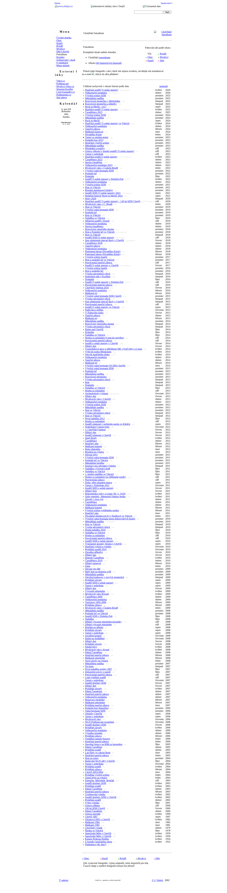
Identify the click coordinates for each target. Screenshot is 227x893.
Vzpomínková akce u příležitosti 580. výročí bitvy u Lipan (113, 349)
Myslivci (60, 48)
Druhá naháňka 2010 (95, 530)
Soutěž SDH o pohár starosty (99, 541)
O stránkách (62, 62)
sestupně (163, 86)
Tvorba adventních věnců (97, 527)
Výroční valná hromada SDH (99, 170)
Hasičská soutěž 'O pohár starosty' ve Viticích (107, 123)
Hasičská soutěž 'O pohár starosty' (101, 90)
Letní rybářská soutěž (95, 677)
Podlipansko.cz (63, 94)
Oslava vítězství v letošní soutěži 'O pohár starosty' (109, 151)
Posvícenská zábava (95, 479)
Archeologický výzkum (96, 393)
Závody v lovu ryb (94, 499)
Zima (87, 566)
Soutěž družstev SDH (95, 683)
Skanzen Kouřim (64, 89)
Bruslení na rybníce (94, 452)
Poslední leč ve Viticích (96, 460)
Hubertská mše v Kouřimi (97, 276)
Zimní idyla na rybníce (96, 777)
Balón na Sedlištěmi (95, 638)
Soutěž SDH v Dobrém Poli (98, 616)
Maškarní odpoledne (95, 658)
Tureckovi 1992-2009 (95, 602)
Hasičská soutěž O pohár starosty (101, 156)
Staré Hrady (91, 438)
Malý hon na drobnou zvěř (98, 571)
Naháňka (89, 619)
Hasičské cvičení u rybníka (98, 546)
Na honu (89, 666)
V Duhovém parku (94, 312)
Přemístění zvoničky (95, 148)
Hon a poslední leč (94, 271)
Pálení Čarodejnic (93, 691)
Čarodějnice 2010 (93, 560)
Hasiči (59, 43)
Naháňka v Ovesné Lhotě (97, 468)
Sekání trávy (91, 647)
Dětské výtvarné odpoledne (98, 624)
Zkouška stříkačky (94, 552)
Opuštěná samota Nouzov (97, 738)
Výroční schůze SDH (95, 95)
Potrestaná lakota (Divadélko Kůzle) (102, 251)
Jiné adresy (61, 97)
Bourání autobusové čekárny (99, 190)
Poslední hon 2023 (94, 140)
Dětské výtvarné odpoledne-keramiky (103, 621)
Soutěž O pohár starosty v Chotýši (101, 265)
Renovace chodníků (95, 699)
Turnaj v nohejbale (94, 154)
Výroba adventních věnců (97, 273)
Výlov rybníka (92, 802)
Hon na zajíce (92, 758)
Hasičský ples (92, 443)
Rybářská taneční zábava (97, 705)
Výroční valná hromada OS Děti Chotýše (105, 365)
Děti (162, 60)
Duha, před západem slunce (98, 482)
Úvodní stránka (63, 37)
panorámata (104, 57)
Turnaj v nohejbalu (94, 585)
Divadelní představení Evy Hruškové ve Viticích (108, 516)
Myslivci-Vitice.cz (65, 86)
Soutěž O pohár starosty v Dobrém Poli (104, 179)
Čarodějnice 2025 (93, 112)
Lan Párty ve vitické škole (97, 752)
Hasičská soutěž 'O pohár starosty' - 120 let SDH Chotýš (112, 201)
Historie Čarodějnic (94, 557)
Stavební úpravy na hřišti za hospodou (103, 744)
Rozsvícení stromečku (96, 376)
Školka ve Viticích (94, 830)
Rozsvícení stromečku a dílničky (101, 104)
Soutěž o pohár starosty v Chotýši (101, 343)
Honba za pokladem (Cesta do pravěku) (104, 337)
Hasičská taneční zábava (97, 655)
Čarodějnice (91, 440)
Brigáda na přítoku (94, 627)
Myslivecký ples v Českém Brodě (101, 168)
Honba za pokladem (95, 390)
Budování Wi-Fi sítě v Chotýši (100, 761)
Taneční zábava (92, 129)
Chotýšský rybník (93, 827)
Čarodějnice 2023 (93, 159)
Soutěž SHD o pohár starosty (99, 488)
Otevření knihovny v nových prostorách (104, 577)
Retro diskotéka (92, 449)
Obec (59, 40)
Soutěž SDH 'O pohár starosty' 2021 (103, 193)
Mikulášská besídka (94, 463)
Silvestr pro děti (92, 569)
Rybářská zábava (93, 605)
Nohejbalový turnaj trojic (97, 427)
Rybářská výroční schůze (97, 775)
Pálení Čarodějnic (93, 652)
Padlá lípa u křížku (94, 310)
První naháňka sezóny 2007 (98, 669)
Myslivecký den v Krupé (97, 649)
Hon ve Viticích (93, 187)
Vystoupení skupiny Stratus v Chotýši (103, 543)
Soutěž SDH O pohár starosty (99, 237)
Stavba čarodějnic (93, 162)
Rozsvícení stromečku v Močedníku (102, 101)
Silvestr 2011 (91, 454)
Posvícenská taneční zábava (99, 262)
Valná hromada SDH (95, 711)
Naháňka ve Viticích (95, 218)
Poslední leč (91, 173)
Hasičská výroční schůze (97, 143)
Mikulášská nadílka (94, 98)
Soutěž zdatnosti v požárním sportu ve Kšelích (107, 424)
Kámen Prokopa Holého (97, 839)
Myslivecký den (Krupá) (97, 594)
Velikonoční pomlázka (96, 92)
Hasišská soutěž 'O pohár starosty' (101, 109)
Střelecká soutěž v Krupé (97, 220)
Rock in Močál (92, 120)
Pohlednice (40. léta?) (95, 844)
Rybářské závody (93, 580)
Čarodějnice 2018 (93, 243)
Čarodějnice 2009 (93, 596)
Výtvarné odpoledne (95, 591)
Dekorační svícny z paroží (98, 672)
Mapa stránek (62, 65)
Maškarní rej (91, 293)
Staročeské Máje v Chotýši (98, 833)
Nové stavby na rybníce (96, 660)
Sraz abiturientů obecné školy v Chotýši (104, 240)
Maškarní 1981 (92, 825)
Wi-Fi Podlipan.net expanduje (99, 722)
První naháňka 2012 (95, 418)
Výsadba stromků (94, 733)
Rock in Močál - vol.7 (96, 106)
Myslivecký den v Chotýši (98, 399)
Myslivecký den (93, 719)
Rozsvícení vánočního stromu (99, 229)
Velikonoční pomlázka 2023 (98, 165)
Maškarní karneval (94, 131)
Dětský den (90, 346)
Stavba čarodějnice (94, 226)
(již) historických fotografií (109, 63)
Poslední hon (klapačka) (97, 708)
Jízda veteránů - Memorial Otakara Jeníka (105, 496)
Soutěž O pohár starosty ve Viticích (102, 307)
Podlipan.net (62, 83)
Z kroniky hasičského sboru (98, 841)
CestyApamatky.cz (65, 92)
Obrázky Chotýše (93, 713)
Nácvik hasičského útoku (97, 354)
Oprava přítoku (92, 805)
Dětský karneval (93, 563)
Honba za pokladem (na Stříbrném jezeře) (105, 477)
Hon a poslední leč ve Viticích (99, 259)
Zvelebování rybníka (95, 794)
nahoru (63, 880)
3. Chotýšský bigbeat (95, 429)
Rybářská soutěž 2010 (96, 549)
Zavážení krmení (93, 635)
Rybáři (59, 46)
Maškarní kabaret (93, 446)
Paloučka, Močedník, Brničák (99, 780)
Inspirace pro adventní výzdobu (100, 466)
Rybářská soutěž (93, 750)
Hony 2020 (90, 198)
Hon (87, 382)
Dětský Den (91, 491)
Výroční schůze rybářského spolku (102, 510)
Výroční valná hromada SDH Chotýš (103, 296)
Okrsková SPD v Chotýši (97, 819)
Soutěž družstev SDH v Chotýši (100, 797)
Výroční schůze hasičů (96, 257)
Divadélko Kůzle (93, 134)
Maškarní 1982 (92, 822)
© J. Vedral (157, 880)
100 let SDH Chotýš (95, 808)
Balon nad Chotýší (94, 329)
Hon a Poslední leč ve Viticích (100, 232)
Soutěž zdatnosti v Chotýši (98, 435)
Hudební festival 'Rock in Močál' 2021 (104, 195)
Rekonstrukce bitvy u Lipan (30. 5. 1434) (105, 493)
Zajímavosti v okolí (65, 60)
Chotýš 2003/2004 (94, 772)
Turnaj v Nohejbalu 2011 (97, 485)
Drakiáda (89, 176)
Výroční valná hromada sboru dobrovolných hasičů (110, 518)
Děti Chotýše (62, 51)
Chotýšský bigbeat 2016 (97, 287)
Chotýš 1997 (91, 816)
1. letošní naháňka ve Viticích (99, 474)
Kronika (60, 57)
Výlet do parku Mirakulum (98, 351)
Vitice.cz (60, 81)
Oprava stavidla (92, 814)
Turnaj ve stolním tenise (96, 137)
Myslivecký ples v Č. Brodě (98, 204)
